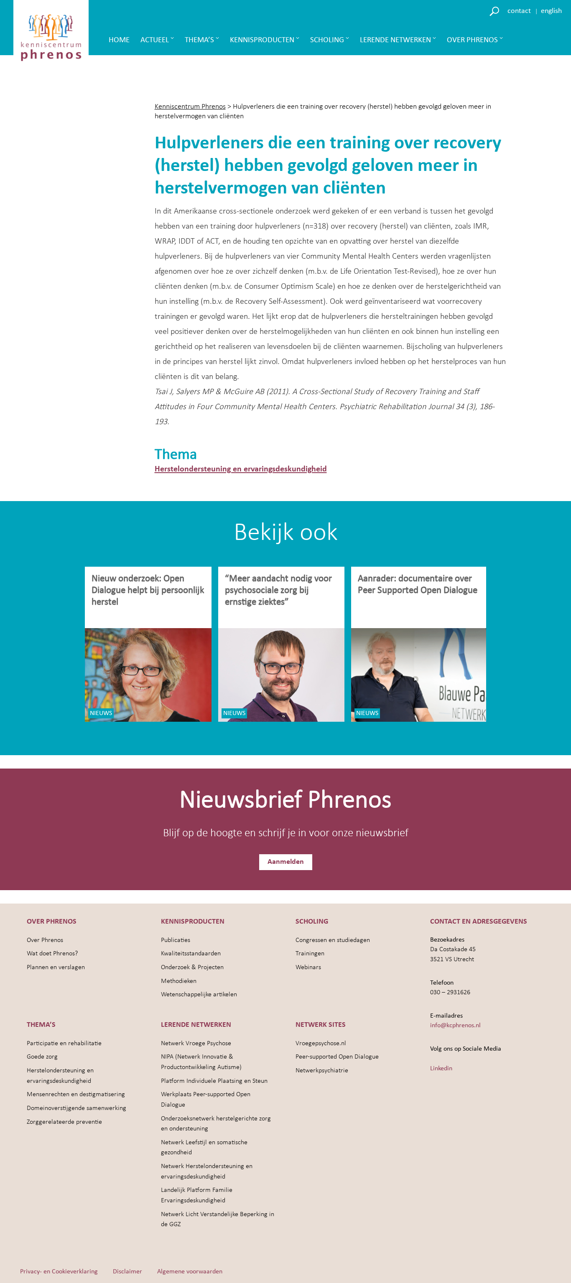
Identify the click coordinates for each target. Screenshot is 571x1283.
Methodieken (178, 981)
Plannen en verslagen (56, 967)
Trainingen (310, 953)
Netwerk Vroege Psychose (196, 1043)
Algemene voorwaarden (189, 1271)
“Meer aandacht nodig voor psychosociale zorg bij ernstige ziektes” (278, 590)
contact (519, 11)
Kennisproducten (262, 40)
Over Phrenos (472, 40)
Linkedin (441, 1068)
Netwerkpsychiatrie (322, 1070)
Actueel (154, 40)
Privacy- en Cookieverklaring (59, 1271)
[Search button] (495, 11)
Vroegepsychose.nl (321, 1043)
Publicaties (175, 940)
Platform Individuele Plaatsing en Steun (214, 1081)
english (551, 11)
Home (119, 40)
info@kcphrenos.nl (455, 1025)
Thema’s (199, 40)
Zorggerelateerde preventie (64, 1122)
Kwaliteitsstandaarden (191, 953)
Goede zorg (42, 1057)
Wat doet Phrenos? (52, 953)
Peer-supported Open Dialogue (337, 1057)
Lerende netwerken (395, 40)
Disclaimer (127, 1271)
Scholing (327, 40)
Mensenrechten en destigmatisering (76, 1094)
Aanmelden (286, 862)
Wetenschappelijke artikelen (199, 994)
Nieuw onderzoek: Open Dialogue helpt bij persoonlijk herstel (148, 590)
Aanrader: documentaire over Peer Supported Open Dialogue (418, 585)
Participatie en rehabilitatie (64, 1043)
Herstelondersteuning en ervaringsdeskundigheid (241, 469)
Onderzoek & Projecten (192, 967)
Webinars (308, 967)
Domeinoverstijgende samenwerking (76, 1108)
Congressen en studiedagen (333, 940)
